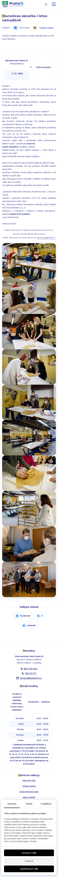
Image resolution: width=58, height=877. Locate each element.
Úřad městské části (29, 792)
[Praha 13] (12, 4)
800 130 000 (30, 669)
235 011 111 (30, 673)
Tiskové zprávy (46, 28)
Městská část (29, 780)
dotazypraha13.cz (31, 678)
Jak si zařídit (29, 797)
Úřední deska (29, 786)
